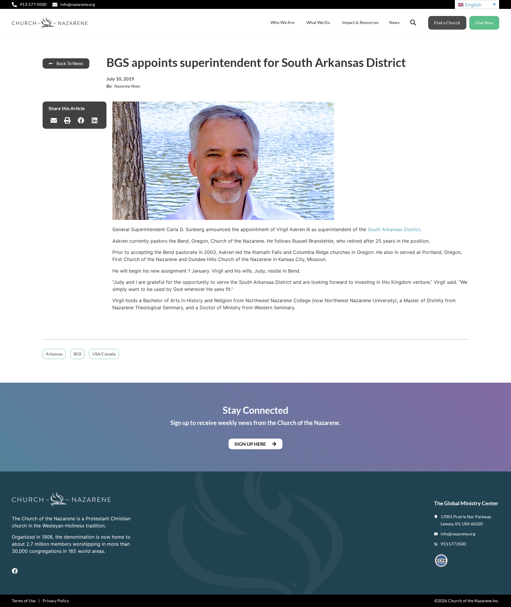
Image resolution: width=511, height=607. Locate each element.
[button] (53, 120)
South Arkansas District (394, 229)
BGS (77, 353)
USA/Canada (104, 353)
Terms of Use (23, 600)
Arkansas (54, 353)
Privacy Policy (56, 600)
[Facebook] (15, 571)
